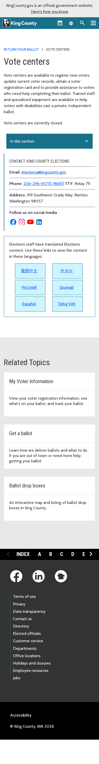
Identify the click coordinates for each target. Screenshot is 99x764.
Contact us (22, 618)
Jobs (16, 677)
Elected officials (27, 633)
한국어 (66, 270)
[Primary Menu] (93, 22)
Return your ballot (21, 49)
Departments (25, 648)
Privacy (19, 604)
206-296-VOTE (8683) (43, 183)
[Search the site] (82, 22)
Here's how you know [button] (49, 11)
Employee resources (30, 670)
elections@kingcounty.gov (43, 172)
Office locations (27, 655)
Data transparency (29, 611)
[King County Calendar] (59, 22)
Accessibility (20, 715)
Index (23, 554)
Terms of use (24, 596)
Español (29, 303)
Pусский (29, 287)
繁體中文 (29, 270)
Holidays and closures (32, 663)
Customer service (28, 640)
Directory (21, 626)
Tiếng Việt (66, 303)
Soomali (67, 287)
